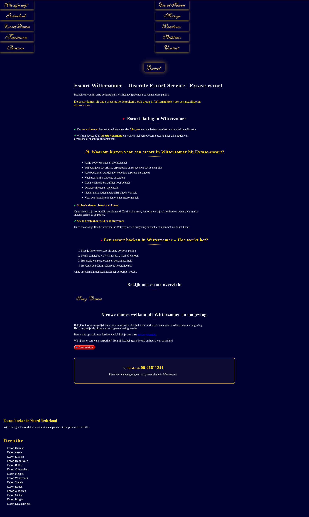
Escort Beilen (14, 465)
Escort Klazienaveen (18, 503)
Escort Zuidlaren (16, 490)
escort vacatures (147, 334)
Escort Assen (14, 452)
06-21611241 (152, 367)
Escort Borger (15, 499)
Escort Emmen (15, 456)
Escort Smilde (15, 482)
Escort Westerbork (17, 478)
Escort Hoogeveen (17, 460)
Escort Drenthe (15, 448)
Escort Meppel (15, 473)
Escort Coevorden (17, 469)
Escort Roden (15, 486)
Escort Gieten (15, 495)
